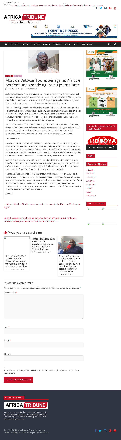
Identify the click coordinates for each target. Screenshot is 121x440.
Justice (76, 44)
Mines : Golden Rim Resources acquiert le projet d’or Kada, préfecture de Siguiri (42, 206)
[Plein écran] (114, 147)
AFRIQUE (46, 44)
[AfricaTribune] (6, 44)
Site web (7, 354)
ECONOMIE (57, 44)
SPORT (67, 44)
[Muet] (110, 147)
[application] (101, 141)
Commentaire (10, 292)
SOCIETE (25, 44)
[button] (102, 141)
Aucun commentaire (30, 89)
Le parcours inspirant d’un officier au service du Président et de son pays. (39, 5)
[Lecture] (89, 147)
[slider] (100, 147)
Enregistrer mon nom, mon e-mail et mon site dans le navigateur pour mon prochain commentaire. (41, 372)
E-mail (7, 340)
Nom (7, 327)
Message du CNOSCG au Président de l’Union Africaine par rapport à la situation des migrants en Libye (16, 261)
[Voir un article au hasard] (114, 44)
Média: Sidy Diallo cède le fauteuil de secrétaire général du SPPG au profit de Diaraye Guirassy (43, 243)
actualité (14, 44)
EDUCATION (87, 44)
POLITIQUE (36, 44)
